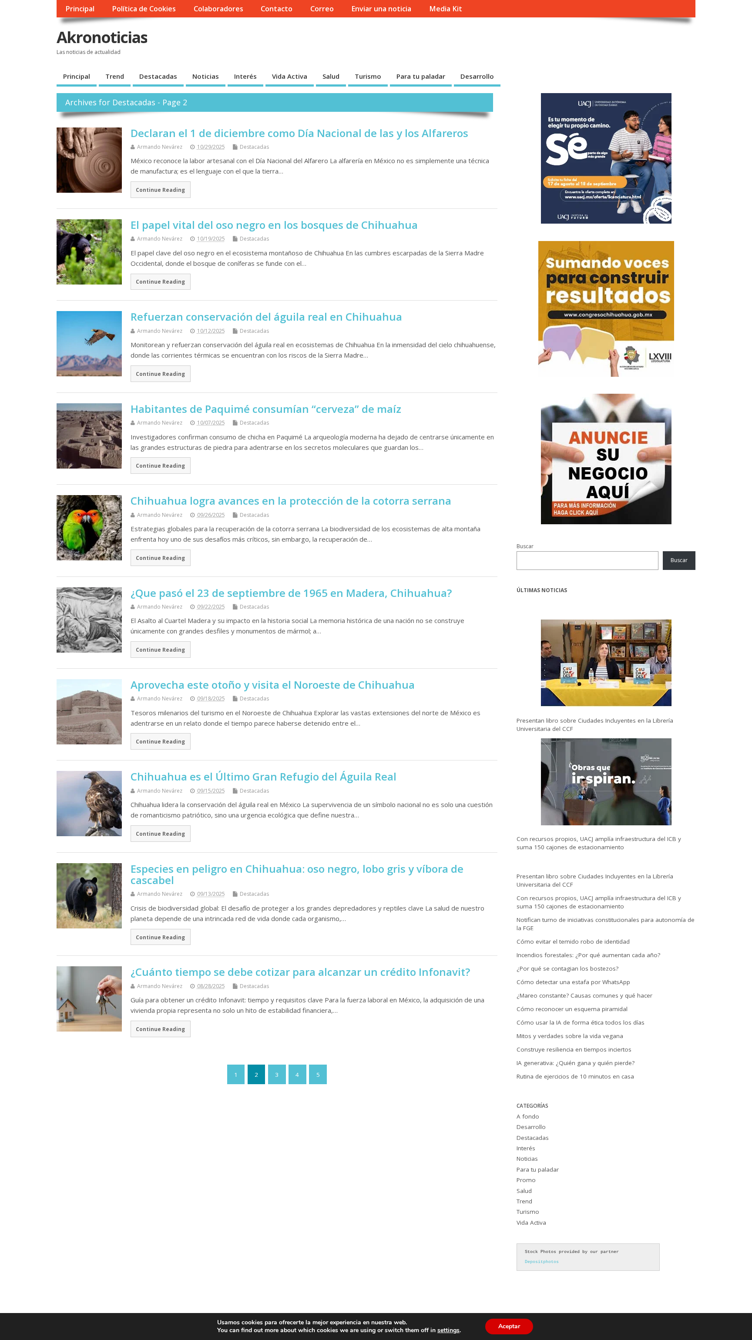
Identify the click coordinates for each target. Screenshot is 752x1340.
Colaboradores (218, 8)
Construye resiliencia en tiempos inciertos (574, 1049)
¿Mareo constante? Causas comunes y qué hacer (584, 995)
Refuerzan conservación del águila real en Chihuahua (266, 316)
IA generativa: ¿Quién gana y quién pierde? (575, 1063)
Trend (114, 76)
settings (448, 1330)
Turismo (368, 76)
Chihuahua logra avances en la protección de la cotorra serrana (291, 500)
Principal (79, 8)
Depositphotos (542, 1262)
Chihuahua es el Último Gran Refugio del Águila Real (263, 776)
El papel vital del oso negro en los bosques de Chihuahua (274, 225)
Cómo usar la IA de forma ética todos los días (581, 1022)
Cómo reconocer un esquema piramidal (572, 1009)
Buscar (525, 546)
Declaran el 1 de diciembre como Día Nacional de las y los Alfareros (299, 133)
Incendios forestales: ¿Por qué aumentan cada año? (588, 955)
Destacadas (158, 76)
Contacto (276, 8)
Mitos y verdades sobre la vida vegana (570, 1036)
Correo (322, 8)
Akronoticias (102, 37)
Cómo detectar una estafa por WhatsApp (573, 982)
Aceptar (509, 1326)
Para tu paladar (420, 76)
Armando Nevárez (159, 147)
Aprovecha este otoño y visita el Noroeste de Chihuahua (273, 684)
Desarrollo (477, 76)
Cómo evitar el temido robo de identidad (573, 941)
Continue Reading (160, 189)
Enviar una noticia (381, 8)
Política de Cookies (144, 8)
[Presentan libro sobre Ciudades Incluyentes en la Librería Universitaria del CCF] (606, 665)
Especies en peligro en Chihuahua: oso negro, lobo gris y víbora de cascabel (297, 874)
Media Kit (445, 8)
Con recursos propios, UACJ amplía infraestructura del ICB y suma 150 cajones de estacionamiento (599, 843)
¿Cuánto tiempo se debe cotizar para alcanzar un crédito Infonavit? (300, 972)
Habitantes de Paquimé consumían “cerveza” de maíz (266, 409)
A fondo (528, 1116)
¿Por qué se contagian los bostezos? (567, 968)
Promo (526, 1180)
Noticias (205, 76)
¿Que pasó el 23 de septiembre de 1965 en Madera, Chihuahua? (291, 593)
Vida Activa (289, 76)
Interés (245, 76)
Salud (330, 76)
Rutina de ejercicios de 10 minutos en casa (575, 1076)
